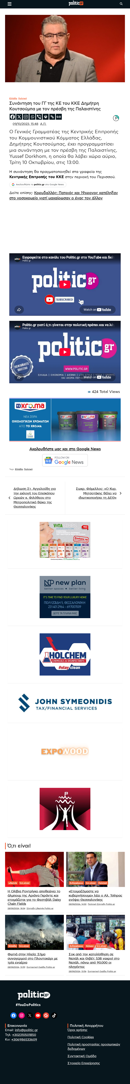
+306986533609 (24, 1039)
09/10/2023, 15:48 (25, 124)
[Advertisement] (65, 227)
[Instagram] (26, 117)
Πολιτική (22, 98)
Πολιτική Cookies (81, 1037)
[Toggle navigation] (9, 4)
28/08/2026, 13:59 (16, 967)
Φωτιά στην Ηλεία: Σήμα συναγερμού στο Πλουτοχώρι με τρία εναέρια (33, 958)
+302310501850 (24, 1035)
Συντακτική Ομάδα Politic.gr (41, 967)
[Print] (46, 117)
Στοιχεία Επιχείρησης (84, 1063)
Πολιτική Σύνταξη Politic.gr (101, 904)
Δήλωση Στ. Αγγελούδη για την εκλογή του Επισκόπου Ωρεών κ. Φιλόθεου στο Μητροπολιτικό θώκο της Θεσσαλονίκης (35, 497)
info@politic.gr (26, 1030)
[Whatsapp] (32, 117)
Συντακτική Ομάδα (82, 1056)
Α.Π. (43, 124)
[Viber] (39, 117)
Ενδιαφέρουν (76, 883)
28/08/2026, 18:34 (16, 908)
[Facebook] (13, 117)
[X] (19, 117)
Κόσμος (90, 946)
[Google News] (59, 117)
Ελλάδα (13, 98)
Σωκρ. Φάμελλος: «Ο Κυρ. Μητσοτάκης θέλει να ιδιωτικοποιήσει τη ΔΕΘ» (96, 493)
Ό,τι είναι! (24, 883)
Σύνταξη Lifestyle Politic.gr (40, 908)
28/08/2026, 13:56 (77, 971)
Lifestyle (13, 883)
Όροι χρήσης (78, 1030)
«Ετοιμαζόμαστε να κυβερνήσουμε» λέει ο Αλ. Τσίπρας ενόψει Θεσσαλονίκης (95, 895)
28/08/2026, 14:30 (77, 904)
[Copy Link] (52, 117)
